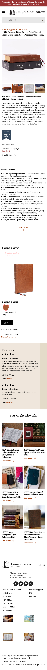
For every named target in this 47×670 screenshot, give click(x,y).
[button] (4, 61)
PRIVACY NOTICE (22, 658)
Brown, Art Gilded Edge (9, 313)
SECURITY (41, 664)
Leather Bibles (9, 607)
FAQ (31, 593)
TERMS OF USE (7, 658)
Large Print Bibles (10, 603)
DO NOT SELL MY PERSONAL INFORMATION (19, 664)
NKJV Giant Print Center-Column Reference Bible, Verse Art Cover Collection (34, 536)
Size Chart (6, 151)
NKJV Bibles (7, 593)
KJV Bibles (7, 596)
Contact (32, 596)
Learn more (6, 460)
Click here (23, 3)
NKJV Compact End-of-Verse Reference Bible (33, 493)
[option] (23, 61)
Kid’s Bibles (7, 610)
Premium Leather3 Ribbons (12, 254)
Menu (3, 11)
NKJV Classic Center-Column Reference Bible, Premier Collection (10, 453)
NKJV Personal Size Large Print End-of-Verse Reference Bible (11, 494)
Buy (6, 322)
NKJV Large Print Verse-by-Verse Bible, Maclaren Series (34, 452)
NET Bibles (7, 600)
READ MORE (23, 227)
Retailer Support (36, 589)
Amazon (9, 378)
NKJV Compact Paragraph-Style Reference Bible (9, 534)
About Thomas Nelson (12, 589)
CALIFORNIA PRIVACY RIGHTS (14, 661)
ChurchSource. (7, 337)
